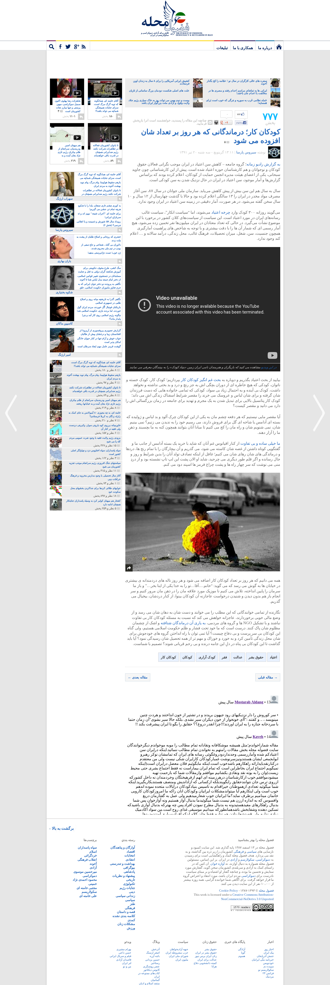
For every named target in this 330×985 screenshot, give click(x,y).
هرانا (214, 966)
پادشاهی (129, 871)
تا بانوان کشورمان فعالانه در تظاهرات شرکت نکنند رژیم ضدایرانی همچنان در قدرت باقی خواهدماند (105, 152)
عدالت (237, 657)
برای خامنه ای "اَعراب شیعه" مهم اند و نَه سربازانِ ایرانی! (99, 215)
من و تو (127, 966)
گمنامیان (155, 979)
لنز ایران (126, 963)
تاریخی (130, 879)
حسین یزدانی (152, 959)
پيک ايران (269, 952)
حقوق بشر (256, 657)
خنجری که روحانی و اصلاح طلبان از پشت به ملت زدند (99, 238)
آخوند (93, 863)
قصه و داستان (126, 912)
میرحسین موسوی (85, 871)
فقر (224, 657)
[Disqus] (202, 754)
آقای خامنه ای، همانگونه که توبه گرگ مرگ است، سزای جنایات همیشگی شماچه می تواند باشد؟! (106, 107)
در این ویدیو (269, 367)
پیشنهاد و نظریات (123, 876)
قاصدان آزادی (123, 959)
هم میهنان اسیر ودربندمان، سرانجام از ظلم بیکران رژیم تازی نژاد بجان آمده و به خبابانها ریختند (69, 152)
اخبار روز (269, 949)
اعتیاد (273, 657)
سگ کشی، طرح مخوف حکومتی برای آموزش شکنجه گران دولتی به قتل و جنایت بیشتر (99, 270)
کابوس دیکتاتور (151, 969)
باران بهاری (64, 261)
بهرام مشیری (123, 949)
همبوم (241, 956)
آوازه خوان (217, 863)
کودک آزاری (207, 657)
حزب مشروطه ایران (176, 952)
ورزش (131, 928)
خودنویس (268, 963)
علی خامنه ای (88, 896)
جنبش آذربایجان (265, 956)
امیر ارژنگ (64, 354)
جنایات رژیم (127, 888)
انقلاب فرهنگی (87, 859)
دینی (132, 892)
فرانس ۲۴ (268, 973)
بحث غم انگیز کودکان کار (201, 380)
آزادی (233, 859)
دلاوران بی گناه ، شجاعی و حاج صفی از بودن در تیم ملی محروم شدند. (101, 246)
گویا (243, 952)
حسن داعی (125, 952)
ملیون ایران (181, 959)
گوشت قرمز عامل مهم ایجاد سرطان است (99, 346)
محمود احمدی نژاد (85, 879)
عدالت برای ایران (207, 959)
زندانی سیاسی (125, 896)
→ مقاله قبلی (268, 677)
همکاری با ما (243, 48)
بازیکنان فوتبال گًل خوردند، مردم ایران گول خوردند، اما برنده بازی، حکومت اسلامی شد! (99, 309)
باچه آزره (155, 956)
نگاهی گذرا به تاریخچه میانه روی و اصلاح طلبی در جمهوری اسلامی (100, 301)
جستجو (51, 45)
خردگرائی (90, 855)
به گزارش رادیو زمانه (263, 164)
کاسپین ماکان (64, 323)
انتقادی (130, 859)
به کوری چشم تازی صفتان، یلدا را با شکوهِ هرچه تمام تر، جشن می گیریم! (99, 207)
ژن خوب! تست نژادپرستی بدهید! (104, 252)
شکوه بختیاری (64, 292)
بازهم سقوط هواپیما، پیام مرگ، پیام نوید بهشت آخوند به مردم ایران (100, 184)
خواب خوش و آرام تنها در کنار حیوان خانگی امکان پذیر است (99, 340)
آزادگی (241, 949)
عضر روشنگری (151, 966)
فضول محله (165, 18)
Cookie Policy (228, 890)
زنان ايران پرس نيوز (206, 956)
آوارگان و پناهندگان (122, 847)
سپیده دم (269, 966)
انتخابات (129, 855)
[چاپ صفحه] (216, 122)
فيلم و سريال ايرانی (120, 956)
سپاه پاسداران (87, 847)
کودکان (187, 657)
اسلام (93, 851)
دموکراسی (263, 859)
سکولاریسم (89, 892)
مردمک (270, 976)
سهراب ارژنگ (64, 198)
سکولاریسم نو (266, 969)
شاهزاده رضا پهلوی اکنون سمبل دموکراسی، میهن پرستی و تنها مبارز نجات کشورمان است (67, 106)
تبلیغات (222, 48)
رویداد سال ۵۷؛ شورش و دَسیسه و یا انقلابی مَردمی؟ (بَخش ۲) (99, 223)
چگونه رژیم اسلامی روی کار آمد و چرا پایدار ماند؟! (101, 317)
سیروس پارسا (246, 152)
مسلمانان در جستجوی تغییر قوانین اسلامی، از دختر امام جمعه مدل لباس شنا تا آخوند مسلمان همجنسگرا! (99, 278)
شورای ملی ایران (178, 956)
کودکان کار (168, 657)
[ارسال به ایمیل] (210, 122)
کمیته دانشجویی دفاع (205, 963)
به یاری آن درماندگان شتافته (183, 623)
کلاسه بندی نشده (124, 916)
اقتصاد (131, 851)
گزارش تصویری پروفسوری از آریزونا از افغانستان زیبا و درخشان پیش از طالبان (100, 332)
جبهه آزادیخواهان (179, 949)
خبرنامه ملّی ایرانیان (263, 959)
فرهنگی (239, 851)
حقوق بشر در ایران (206, 952)
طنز (132, 904)
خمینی (92, 884)
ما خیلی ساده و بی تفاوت (260, 443)
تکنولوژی (129, 884)
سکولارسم (247, 859)
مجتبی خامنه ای (87, 888)
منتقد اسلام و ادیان (149, 983)
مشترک (73, 45)
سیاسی (252, 851)
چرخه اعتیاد (220, 212)
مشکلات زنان (126, 924)
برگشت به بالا (63, 828)
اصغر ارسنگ (153, 952)
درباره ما (265, 48)
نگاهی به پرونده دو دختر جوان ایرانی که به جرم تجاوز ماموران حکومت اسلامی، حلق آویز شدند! (99, 286)
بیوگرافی (129, 867)
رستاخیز (155, 963)
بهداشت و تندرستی (122, 863)
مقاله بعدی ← (138, 677)
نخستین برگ (279, 45)
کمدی (131, 920)
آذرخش (155, 949)
